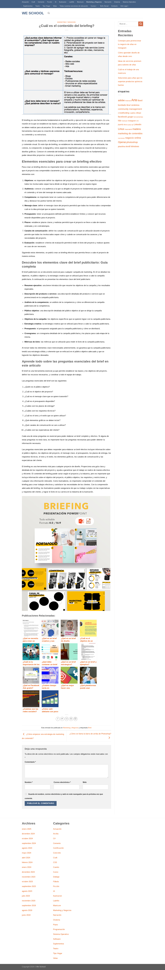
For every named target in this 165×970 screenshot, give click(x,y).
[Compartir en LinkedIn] (75, 719)
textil (128, 146)
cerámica (135, 105)
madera (136, 129)
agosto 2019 (27, 910)
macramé (128, 129)
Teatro (37, 6)
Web (85, 782)
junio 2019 (26, 915)
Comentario (30, 762)
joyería (120, 124)
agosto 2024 (27, 848)
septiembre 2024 (29, 843)
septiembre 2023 (29, 886)
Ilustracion (62, 2)
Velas (55, 6)
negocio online (133, 137)
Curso (55, 872)
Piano (55, 925)
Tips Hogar (46, 6)
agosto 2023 (27, 891)
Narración (107, 2)
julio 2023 (26, 896)
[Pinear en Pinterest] (71, 719)
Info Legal (124, 6)
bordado (122, 105)
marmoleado (121, 138)
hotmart (124, 121)
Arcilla (55, 834)
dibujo (138, 113)
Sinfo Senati (104, 6)
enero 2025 (26, 829)
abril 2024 (26, 857)
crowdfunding (123, 113)
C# (54, 838)
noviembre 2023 (28, 877)
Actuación (25, 2)
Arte (134, 100)
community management (130, 109)
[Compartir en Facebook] (58, 719)
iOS (137, 121)
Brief (89, 728)
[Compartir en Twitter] (62, 719)
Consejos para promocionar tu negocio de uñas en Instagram (129, 44)
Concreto (57, 853)
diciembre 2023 (28, 872)
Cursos (93, 6)
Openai (122, 142)
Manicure (80, 2)
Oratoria (117, 2)
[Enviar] (140, 24)
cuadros (133, 113)
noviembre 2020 (28, 901)
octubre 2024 (27, 838)
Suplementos (28, 6)
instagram (132, 121)
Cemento (41, 2)
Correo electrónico (62, 782)
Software (56, 939)
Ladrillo (71, 2)
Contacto (114, 6)
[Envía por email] (67, 719)
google (130, 117)
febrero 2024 (27, 862)
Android (128, 101)
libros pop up (128, 124)
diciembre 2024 (28, 834)
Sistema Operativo (129, 2)
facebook (122, 117)
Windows (135, 146)
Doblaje (56, 877)
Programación (59, 929)
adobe (121, 100)
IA (55, 2)
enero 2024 (26, 867)
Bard (140, 100)
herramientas (138, 117)
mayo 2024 (26, 853)
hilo (119, 120)
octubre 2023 (27, 881)
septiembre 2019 (29, 905)
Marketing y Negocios (94, 2)
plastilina (121, 146)
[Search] (49, 13)
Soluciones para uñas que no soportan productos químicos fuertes (130, 81)
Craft (33, 2)
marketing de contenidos (130, 133)
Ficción (49, 2)
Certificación (58, 848)
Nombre (29, 782)
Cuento (56, 867)
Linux (121, 128)
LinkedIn (137, 124)
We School (33, 13)
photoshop (132, 142)
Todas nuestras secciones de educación (74, 6)
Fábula (56, 881)
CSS (55, 862)
